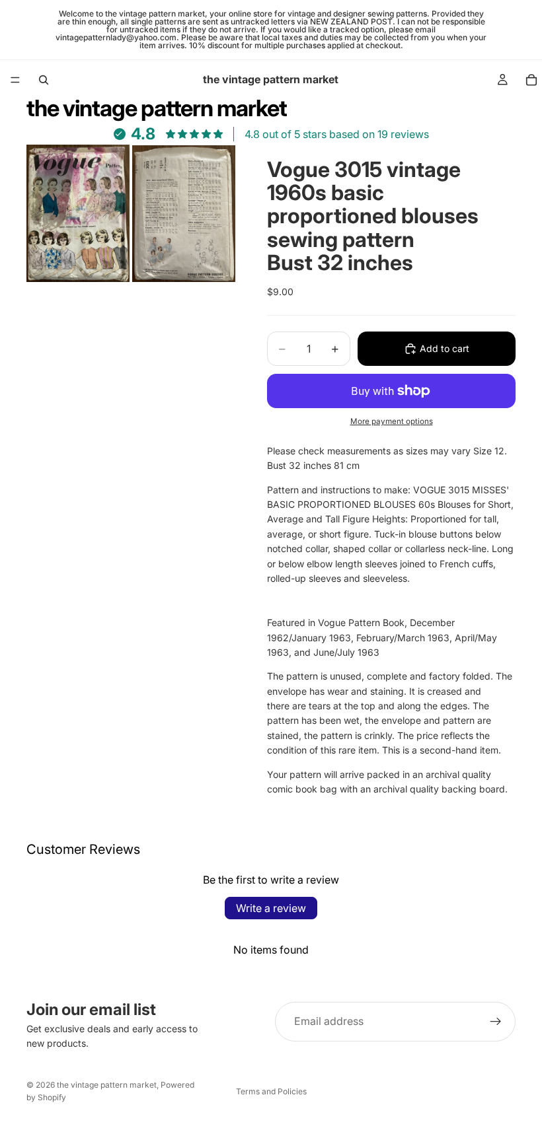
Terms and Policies (271, 1091)
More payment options (391, 421)
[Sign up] (496, 1022)
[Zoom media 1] (78, 213)
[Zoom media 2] (183, 213)
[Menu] (15, 80)
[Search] (43, 79)
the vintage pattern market (107, 1085)
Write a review (271, 908)
